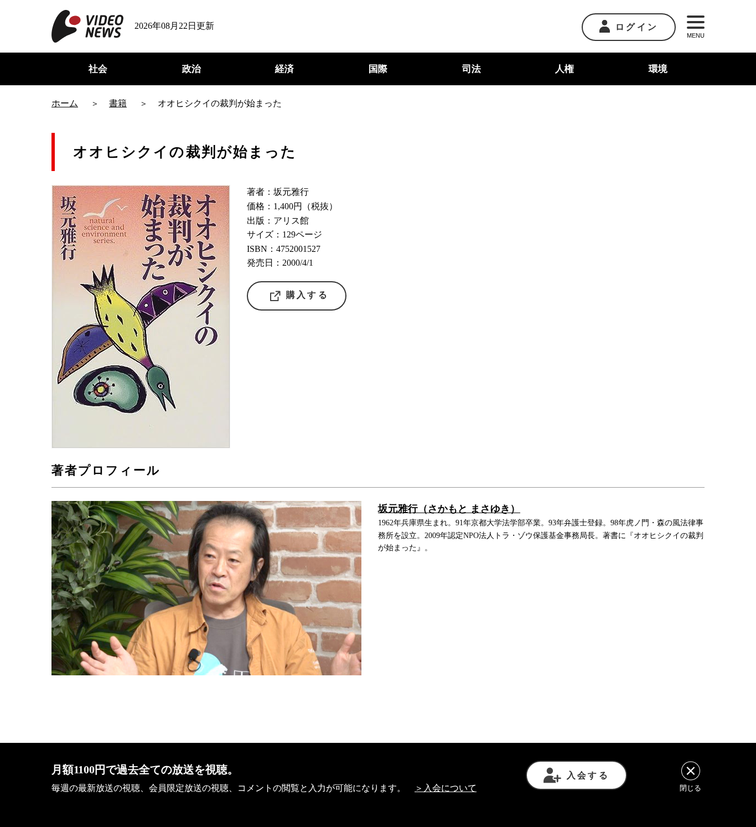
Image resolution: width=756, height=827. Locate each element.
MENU (696, 35)
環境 (658, 69)
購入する (307, 294)
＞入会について (446, 788)
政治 (191, 69)
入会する (588, 775)
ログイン (636, 27)
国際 (378, 69)
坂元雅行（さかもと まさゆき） (449, 508)
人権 (564, 69)
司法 (471, 69)
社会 (98, 69)
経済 (284, 69)
